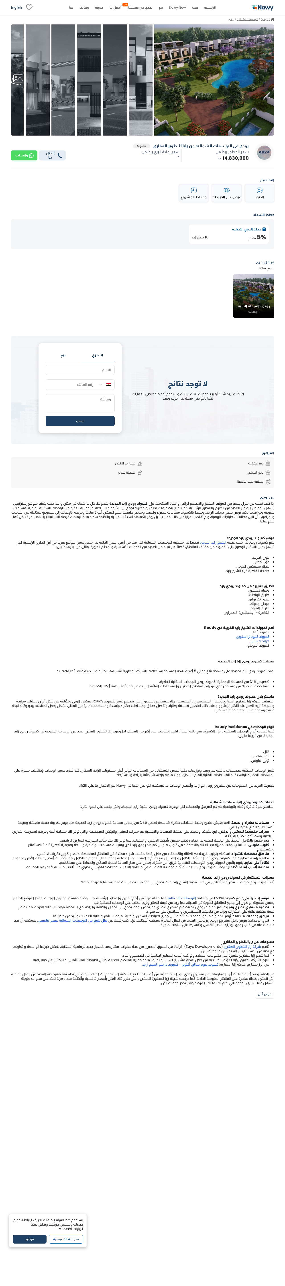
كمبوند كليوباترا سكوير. (252, 636)
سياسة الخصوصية (66, 1239)
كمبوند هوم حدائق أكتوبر (200, 964)
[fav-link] (29, 7)
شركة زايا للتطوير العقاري (242, 946)
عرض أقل (264, 994)
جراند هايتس (259, 641)
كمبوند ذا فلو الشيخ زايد (160, 964)
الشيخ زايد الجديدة (213, 542)
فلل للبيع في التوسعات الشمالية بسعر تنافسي (72, 920)
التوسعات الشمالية (182, 898)
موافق (29, 1239)
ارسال (80, 420)
